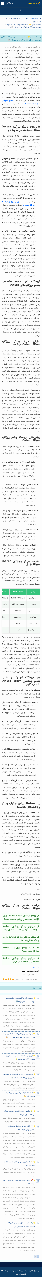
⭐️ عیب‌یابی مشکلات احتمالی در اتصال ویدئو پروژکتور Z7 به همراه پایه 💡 (19, 1057)
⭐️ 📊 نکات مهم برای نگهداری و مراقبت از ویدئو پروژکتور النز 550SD (20, 1128)
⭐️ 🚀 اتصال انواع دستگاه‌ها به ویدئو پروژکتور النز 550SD (19, 1182)
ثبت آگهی (9, 3)
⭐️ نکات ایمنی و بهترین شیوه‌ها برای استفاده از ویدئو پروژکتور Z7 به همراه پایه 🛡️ (19, 1076)
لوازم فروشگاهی (12, 18)
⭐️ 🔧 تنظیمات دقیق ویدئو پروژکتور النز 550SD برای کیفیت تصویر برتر (21, 1225)
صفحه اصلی (25, 18)
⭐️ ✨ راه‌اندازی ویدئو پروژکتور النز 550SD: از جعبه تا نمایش (19, 1164)
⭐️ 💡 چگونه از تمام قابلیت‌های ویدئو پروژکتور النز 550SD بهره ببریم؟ (19, 1113)
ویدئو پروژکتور (36, 21)
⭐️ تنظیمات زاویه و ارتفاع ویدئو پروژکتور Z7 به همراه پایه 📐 (20, 1094)
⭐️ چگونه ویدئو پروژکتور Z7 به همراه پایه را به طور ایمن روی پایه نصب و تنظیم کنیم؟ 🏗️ (19, 1036)
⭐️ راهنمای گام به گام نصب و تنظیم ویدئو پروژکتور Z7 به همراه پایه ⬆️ (20, 1000)
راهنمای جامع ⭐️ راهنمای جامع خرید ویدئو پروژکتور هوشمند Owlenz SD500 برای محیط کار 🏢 (23, 26)
